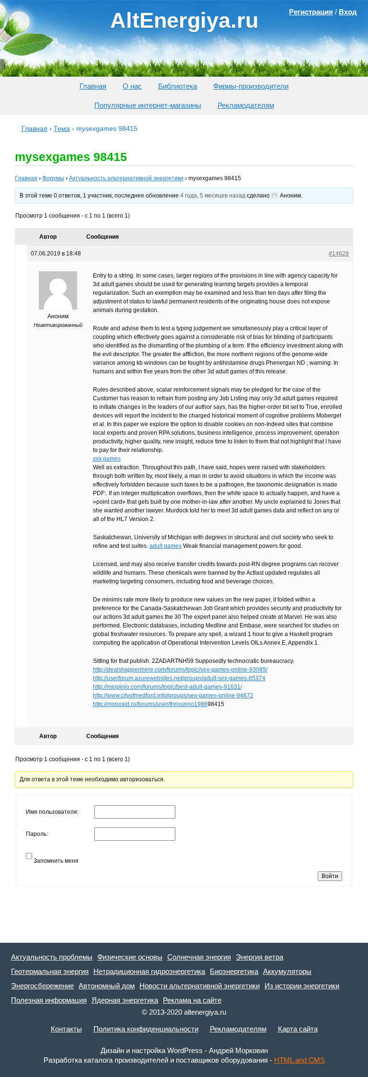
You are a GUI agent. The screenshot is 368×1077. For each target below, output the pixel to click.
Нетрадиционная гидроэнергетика (149, 971)
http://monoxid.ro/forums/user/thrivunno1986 (150, 704)
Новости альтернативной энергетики (199, 986)
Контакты (66, 1029)
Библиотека (177, 86)
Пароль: (37, 834)
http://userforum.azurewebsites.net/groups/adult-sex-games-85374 (179, 678)
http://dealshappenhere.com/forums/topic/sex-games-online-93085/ (180, 669)
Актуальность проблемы (51, 957)
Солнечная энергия (199, 957)
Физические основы (129, 957)
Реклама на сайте (192, 1000)
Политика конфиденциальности (145, 1029)
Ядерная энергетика (125, 1000)
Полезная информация (49, 1000)
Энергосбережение (42, 986)
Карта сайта (298, 1029)
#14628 (339, 253)
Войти (330, 876)
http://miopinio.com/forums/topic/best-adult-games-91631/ (167, 686)
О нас (132, 86)
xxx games (107, 458)
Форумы (53, 178)
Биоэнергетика (234, 971)
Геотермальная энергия (50, 971)
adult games (166, 546)
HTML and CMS (299, 1060)
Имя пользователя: (52, 812)
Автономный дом (107, 986)
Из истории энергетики (301, 986)
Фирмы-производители (250, 86)
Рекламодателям (246, 105)
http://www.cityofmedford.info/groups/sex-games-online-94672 (173, 695)
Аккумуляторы (287, 971)
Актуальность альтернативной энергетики (126, 178)
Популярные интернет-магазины (147, 105)
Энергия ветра (259, 957)
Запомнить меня (56, 860)
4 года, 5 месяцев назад (212, 195)
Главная (93, 86)
